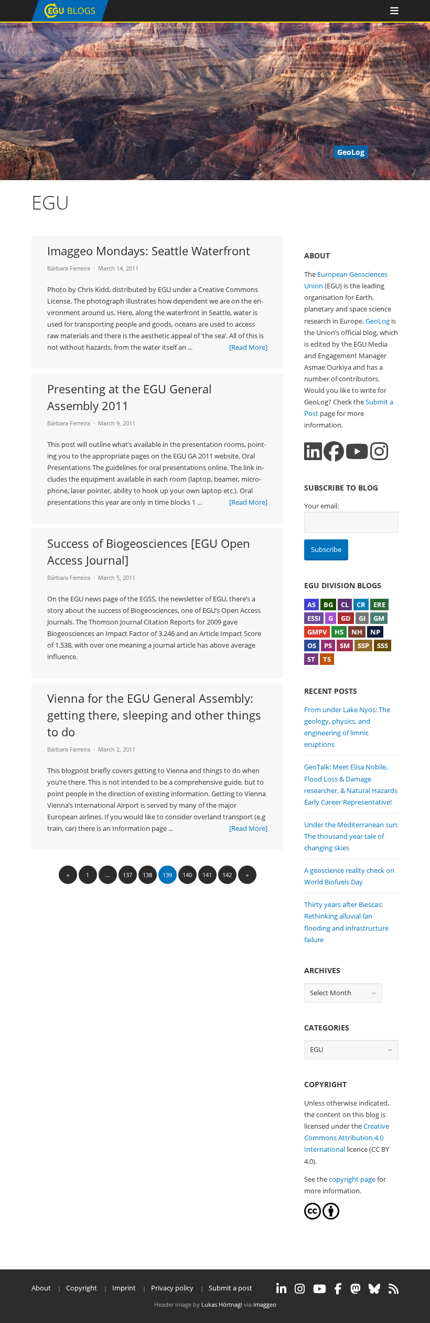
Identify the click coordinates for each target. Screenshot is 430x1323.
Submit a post (230, 1288)
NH (356, 632)
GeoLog (378, 321)
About (41, 1288)
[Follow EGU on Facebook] (338, 1289)
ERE (379, 604)
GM (378, 618)
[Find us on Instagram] (379, 451)
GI (362, 618)
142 (227, 875)
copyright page (352, 1179)
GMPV (317, 632)
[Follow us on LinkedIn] (313, 451)
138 (147, 875)
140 (187, 875)
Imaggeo (264, 1304)
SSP (363, 645)
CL (345, 604)
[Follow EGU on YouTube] (319, 1289)
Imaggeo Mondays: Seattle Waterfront (148, 250)
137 (127, 875)
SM (345, 645)
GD (346, 618)
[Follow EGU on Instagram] (300, 1289)
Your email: (321, 506)
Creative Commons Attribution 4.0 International (346, 1137)
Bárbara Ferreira (68, 268)
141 (207, 875)
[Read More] (248, 347)
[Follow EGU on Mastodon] (355, 1289)
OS (311, 645)
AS (311, 604)
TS (327, 659)
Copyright (81, 1288)
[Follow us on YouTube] (357, 451)
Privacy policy (172, 1288)
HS (339, 632)
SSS (382, 645)
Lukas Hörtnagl (221, 1304)
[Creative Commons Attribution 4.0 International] (312, 1217)
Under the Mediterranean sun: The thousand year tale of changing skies (351, 836)
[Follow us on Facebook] (334, 451)
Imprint (124, 1288)
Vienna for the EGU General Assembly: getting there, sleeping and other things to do (154, 714)
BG (328, 604)
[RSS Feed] (394, 1289)
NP (375, 632)
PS (328, 645)
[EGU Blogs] (70, 19)
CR (361, 604)
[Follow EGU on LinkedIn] (281, 1289)
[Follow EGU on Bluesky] (374, 1289)
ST (311, 659)
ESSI (313, 618)
